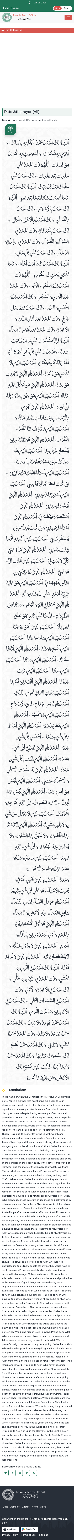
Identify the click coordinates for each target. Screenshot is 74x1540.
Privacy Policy (10, 1535)
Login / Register (11, 8)
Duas (5, 1507)
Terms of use (28, 1535)
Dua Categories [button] (13, 30)
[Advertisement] (37, 71)
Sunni (67, 8)
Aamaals (15, 1507)
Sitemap (43, 1535)
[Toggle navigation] (68, 17)
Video (43, 1507)
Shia (57, 8)
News (35, 1507)
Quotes (26, 1507)
